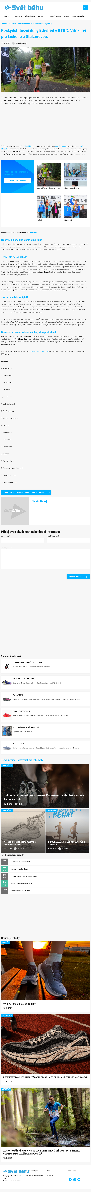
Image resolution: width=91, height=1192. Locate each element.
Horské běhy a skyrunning (43, 24)
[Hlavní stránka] (22, 7)
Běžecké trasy (30, 16)
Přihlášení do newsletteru (34, 1176)
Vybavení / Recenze (55, 16)
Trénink (40, 16)
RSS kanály (72, 1171)
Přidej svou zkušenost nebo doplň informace (25, 493)
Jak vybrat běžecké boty (30, 760)
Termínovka (18, 16)
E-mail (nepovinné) (53, 536)
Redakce (50, 1176)
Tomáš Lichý (29, 146)
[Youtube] (79, 1180)
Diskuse (66, 16)
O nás (49, 1171)
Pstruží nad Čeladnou (40, 351)
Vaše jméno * (5, 536)
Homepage (4, 24)
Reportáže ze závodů (25, 24)
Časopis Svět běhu (78, 16)
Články (13, 24)
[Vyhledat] (85, 7)
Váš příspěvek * (6, 548)
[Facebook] (70, 1180)
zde (15, 482)
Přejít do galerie (18, 181)
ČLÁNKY (6, 16)
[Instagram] (75, 1180)
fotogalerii (33, 233)
